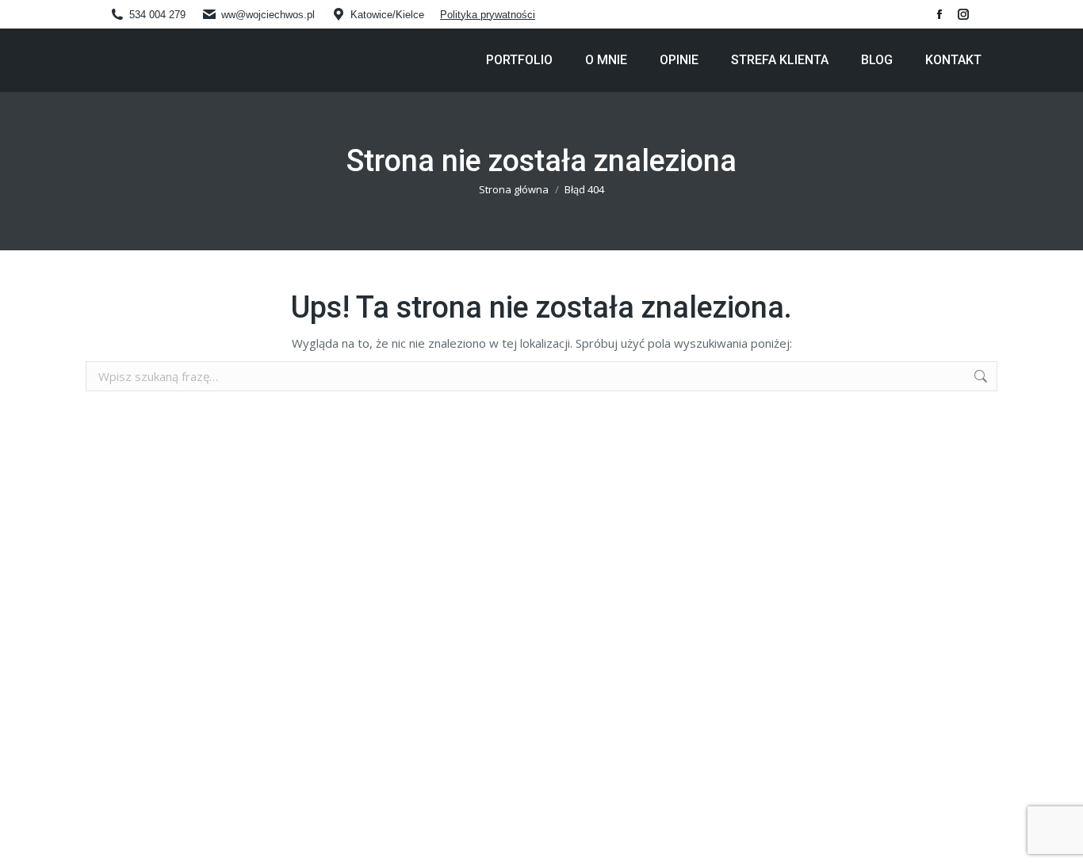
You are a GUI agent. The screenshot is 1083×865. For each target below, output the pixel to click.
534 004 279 (157, 15)
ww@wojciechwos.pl (268, 15)
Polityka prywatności (487, 15)
